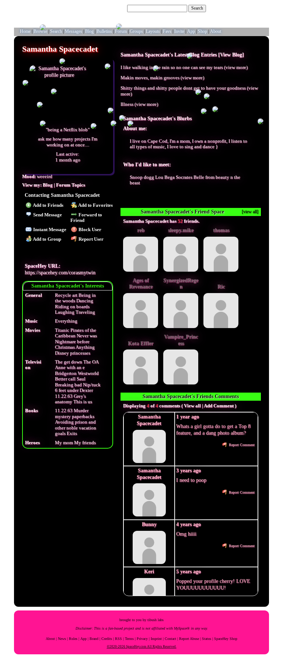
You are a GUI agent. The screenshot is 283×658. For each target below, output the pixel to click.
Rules (73, 639)
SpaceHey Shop (225, 639)
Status (206, 639)
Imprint (156, 639)
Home (25, 31)
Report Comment (241, 445)
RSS (118, 639)
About (50, 639)
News (62, 639)
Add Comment (219, 405)
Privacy (142, 639)
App (83, 639)
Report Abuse (189, 639)
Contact (170, 639)
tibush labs (155, 620)
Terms (129, 639)
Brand (94, 639)
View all (192, 405)
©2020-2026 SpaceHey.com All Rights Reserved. (142, 646)
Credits (106, 639)
